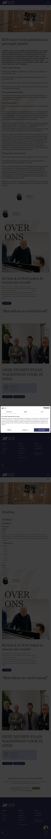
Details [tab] (25, 411)
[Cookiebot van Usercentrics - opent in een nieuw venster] (44, 408)
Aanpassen (24, 429)
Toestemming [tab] (9, 411)
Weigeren (9, 429)
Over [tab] (42, 411)
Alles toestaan (42, 429)
